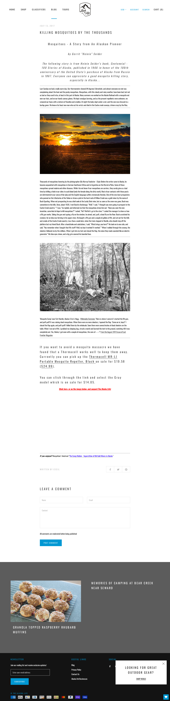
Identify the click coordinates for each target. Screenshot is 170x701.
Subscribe (19, 681)
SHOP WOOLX (141, 678)
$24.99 (47, 366)
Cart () (158, 9)
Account (134, 9)
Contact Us (75, 674)
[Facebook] (110, 666)
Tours (65, 9)
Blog (54, 9)
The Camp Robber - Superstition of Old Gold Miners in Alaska (90, 455)
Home (12, 9)
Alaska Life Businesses (79, 678)
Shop (23, 9)
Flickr (99, 181)
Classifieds (39, 9)
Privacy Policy (76, 669)
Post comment (51, 542)
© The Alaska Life (19, 693)
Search (146, 9)
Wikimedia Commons (87, 318)
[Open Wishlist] (166, 697)
